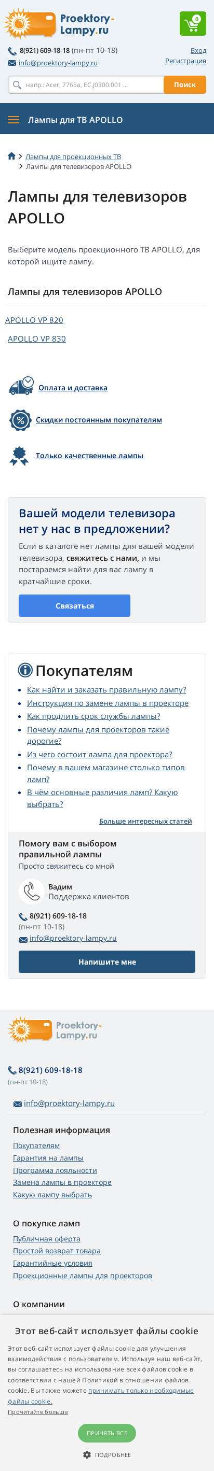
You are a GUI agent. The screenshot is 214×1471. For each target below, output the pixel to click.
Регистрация (185, 60)
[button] (107, 1454)
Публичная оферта (47, 1238)
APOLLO (34, 320)
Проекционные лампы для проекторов (82, 1275)
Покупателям (36, 1145)
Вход (198, 50)
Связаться (75, 606)
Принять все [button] (107, 1433)
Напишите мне (107, 962)
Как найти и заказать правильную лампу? (106, 689)
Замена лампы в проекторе (62, 1182)
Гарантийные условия (52, 1263)
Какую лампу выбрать (52, 1194)
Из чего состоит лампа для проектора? (99, 754)
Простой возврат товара (57, 1250)
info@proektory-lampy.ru (58, 62)
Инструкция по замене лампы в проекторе (108, 703)
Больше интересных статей (145, 821)
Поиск (185, 84)
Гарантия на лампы (48, 1158)
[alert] (107, 1393)
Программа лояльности (55, 1170)
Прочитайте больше (38, 1412)
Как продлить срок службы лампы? (93, 716)
